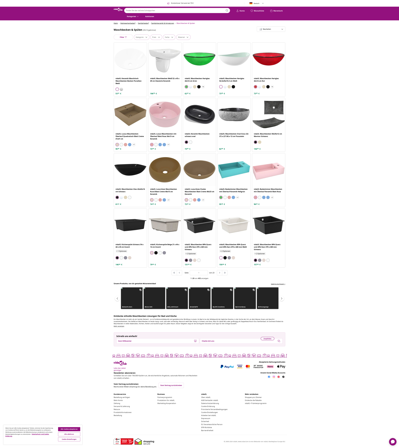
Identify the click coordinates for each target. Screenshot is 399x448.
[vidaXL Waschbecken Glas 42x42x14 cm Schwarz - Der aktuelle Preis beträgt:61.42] (130, 169)
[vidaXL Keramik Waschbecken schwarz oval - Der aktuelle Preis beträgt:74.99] (199, 114)
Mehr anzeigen (119, 326)
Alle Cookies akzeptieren (69, 429)
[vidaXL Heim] (118, 9)
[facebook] (269, 377)
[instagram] (274, 377)
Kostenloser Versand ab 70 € (182, 3)
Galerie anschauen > (278, 284)
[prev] (179, 272)
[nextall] (224, 272)
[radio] (117, 89)
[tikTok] (283, 377)
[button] (132, 298)
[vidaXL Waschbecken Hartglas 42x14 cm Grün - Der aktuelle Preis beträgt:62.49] (199, 59)
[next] (219, 272)
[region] (42, 435)
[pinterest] (279, 377)
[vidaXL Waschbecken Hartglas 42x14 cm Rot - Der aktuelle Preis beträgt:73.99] (268, 59)
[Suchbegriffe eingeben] (227, 10)
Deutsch (256, 3)
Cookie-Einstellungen (209, 412)
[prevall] (174, 272)
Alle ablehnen (69, 434)
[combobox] (177, 10)
